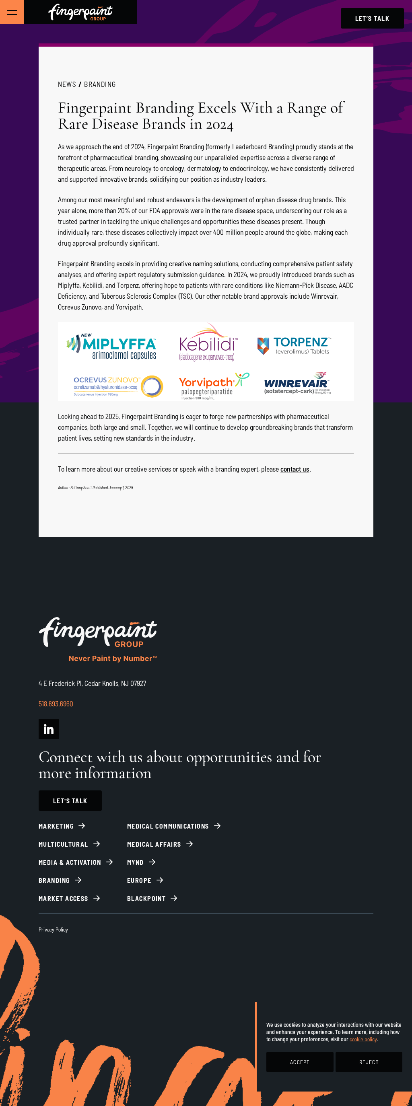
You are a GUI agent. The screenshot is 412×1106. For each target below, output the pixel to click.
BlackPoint (146, 898)
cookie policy (363, 1039)
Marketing (56, 826)
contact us (294, 468)
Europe (139, 880)
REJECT (369, 1062)
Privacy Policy (53, 929)
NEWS (67, 84)
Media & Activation (70, 862)
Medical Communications (168, 826)
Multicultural (64, 844)
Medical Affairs (154, 844)
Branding (100, 84)
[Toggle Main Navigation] (12, 12)
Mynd (135, 862)
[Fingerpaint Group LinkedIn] (49, 729)
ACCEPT (299, 1062)
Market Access (64, 898)
